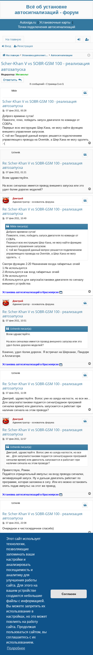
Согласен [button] (69, 594)
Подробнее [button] (16, 648)
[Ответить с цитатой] (85, 92)
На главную (13, 39)
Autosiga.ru (28, 22)
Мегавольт (22, 74)
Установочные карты (55, 22)
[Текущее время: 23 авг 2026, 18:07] (88, 55)
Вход (8, 46)
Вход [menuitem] (79, 40)
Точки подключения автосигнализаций (46, 27)
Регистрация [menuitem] (87, 40)
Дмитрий (18, 198)
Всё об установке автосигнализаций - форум (47, 9)
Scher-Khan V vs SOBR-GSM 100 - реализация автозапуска (45, 66)
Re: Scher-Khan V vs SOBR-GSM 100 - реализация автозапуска (42, 165)
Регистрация (25, 46)
